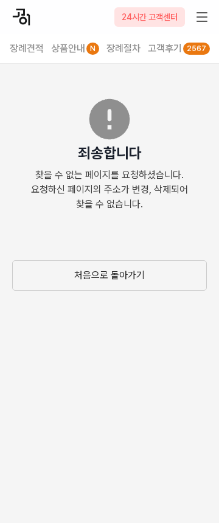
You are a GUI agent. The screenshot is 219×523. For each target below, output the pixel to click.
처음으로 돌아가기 (109, 275)
